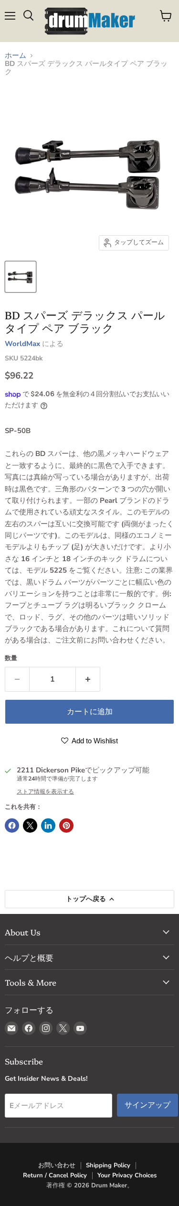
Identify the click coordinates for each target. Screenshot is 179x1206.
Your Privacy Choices (127, 1175)
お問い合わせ (56, 1165)
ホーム (15, 56)
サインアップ (147, 1105)
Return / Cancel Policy (55, 1175)
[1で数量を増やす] (88, 679)
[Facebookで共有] (12, 825)
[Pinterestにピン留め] (66, 825)
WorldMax (22, 343)
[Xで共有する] (30, 825)
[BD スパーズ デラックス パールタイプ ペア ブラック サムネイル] (20, 276)
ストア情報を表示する (45, 791)
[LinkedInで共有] (48, 825)
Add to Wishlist (94, 741)
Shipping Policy (108, 1165)
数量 (11, 658)
